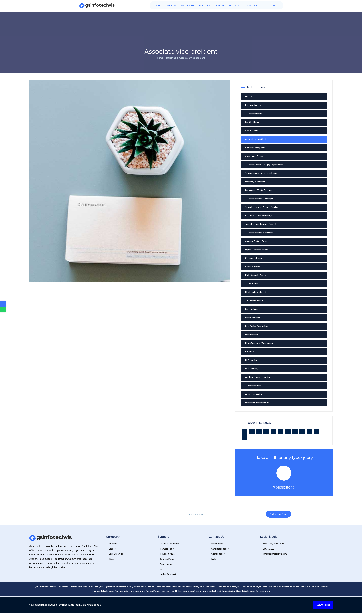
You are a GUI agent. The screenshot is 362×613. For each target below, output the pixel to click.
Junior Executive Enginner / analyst (260, 224)
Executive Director (253, 105)
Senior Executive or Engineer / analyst (262, 207)
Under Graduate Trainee (255, 275)
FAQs (213, 559)
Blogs (111, 559)
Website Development (255, 148)
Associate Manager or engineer (259, 233)
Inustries (171, 58)
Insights (234, 5)
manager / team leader (255, 182)
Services (171, 5)
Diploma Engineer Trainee (256, 250)
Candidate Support (220, 549)
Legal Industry (251, 369)
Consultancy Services (254, 156)
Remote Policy (167, 549)
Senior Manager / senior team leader (261, 173)
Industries (205, 5)
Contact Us (250, 5)
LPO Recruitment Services (256, 394)
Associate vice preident (255, 139)
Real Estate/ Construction (256, 326)
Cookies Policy (167, 559)
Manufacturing (251, 335)
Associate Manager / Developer (259, 199)
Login (271, 5)
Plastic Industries (252, 318)
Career (220, 5)
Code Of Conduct (168, 574)
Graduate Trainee (252, 267)
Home (159, 5)
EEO (162, 569)
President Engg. (252, 122)
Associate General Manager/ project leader (264, 165)
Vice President (251, 131)
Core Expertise (116, 554)
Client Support (218, 554)
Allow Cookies (323, 605)
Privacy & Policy (167, 554)
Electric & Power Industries (257, 292)
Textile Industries (253, 284)
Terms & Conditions (169, 543)
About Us (113, 543)
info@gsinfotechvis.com (275, 554)
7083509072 (284, 487)
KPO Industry (251, 360)
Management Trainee (254, 258)
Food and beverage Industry (257, 377)
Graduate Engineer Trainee (257, 241)
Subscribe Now (278, 514)
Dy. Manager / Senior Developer (259, 190)
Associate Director (253, 114)
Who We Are (188, 5)
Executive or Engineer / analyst (258, 216)
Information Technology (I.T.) (257, 403)
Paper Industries (252, 309)
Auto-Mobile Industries (255, 301)
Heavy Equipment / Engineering (259, 343)
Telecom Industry (253, 386)
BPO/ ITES (249, 352)
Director (249, 97)
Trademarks (166, 564)
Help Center (217, 543)
